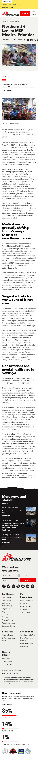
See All (4, 503)
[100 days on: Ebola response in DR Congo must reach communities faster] (19, 525)
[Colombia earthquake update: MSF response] (19, 511)
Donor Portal (6, 600)
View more (8, 90)
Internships (24, 646)
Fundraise (23, 603)
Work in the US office (27, 635)
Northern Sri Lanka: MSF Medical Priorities (15, 85)
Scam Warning (7, 664)
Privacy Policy (7, 661)
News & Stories (14, 21)
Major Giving (6, 612)
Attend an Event (26, 606)
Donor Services (7, 597)
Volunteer (23, 609)
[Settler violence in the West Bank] (19, 538)
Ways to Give (6, 609)
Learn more (7, 7)
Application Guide (26, 643)
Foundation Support (9, 623)
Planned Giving (7, 620)
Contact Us (6, 658)
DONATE (25, 13)
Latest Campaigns (26, 600)
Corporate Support (8, 626)
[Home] (10, 13)
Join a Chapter (25, 612)
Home (4, 21)
